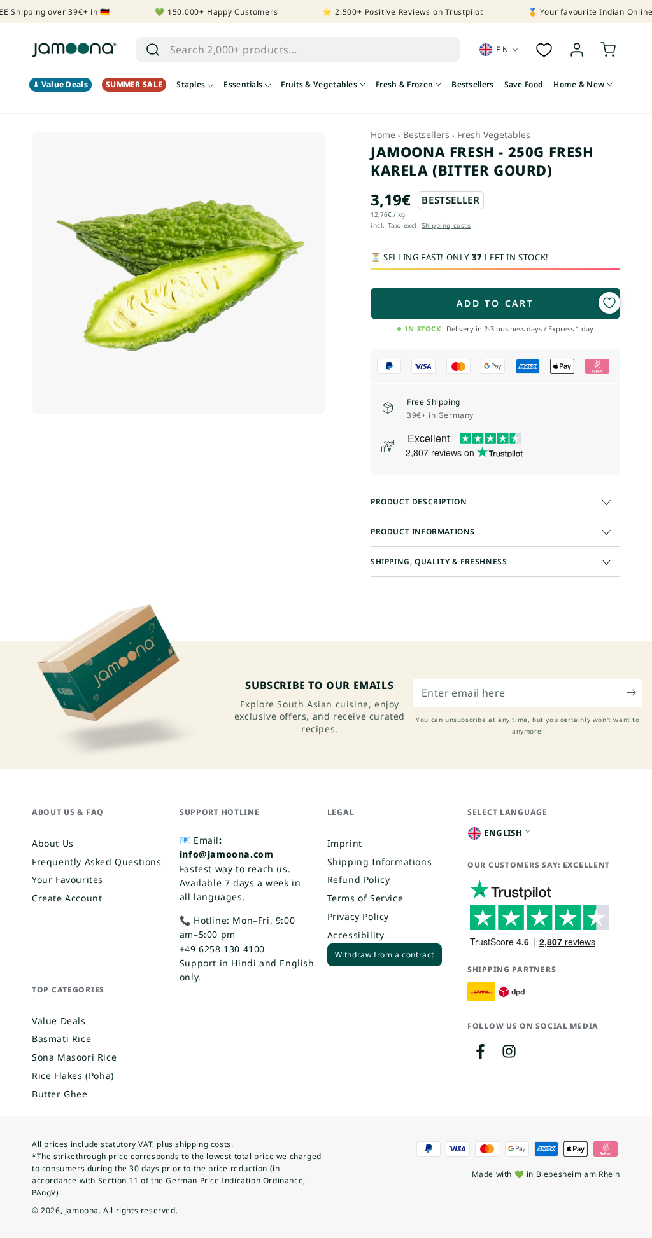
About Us (53, 843)
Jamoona (82, 1210)
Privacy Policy (358, 916)
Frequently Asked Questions (97, 862)
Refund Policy (358, 879)
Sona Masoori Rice (74, 1057)
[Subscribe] (634, 693)
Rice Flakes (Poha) (73, 1075)
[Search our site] (152, 49)
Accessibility (356, 935)
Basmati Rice (61, 1039)
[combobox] (285, 49)
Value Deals (59, 1021)
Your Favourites (67, 879)
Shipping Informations (379, 862)
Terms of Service (365, 898)
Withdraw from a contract (384, 954)
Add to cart (495, 303)
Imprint (344, 843)
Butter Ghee (60, 1094)
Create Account (67, 898)
